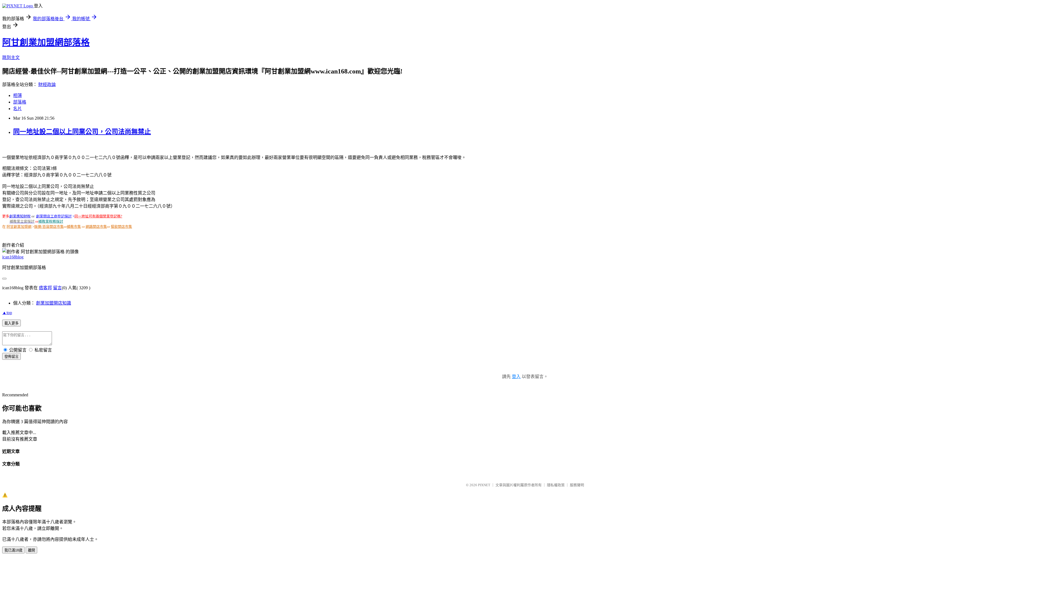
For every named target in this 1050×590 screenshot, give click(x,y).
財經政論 (47, 84)
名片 (17, 108)
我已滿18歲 (13, 550)
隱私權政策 (556, 485)
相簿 (17, 95)
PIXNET (484, 485)
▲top (7, 312)
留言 (57, 287)
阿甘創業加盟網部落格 (46, 42)
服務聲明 (577, 485)
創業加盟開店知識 (53, 303)
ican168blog (13, 257)
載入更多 (11, 323)
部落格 (19, 102)
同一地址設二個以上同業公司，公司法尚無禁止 (82, 131)
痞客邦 (45, 287)
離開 (31, 550)
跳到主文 (11, 57)
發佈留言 (11, 357)
